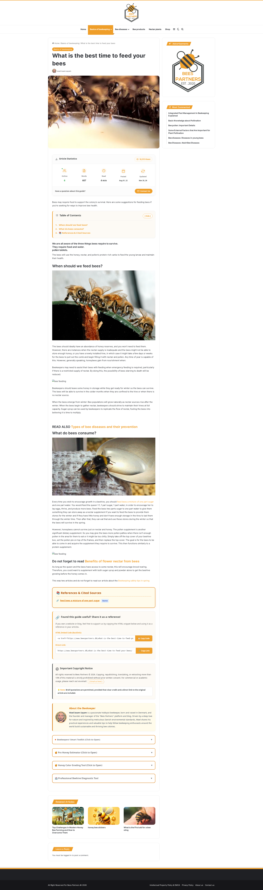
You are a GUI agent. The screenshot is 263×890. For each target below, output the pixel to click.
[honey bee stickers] (104, 816)
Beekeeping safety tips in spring (133, 580)
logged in (68, 855)
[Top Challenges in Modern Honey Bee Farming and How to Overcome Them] (68, 816)
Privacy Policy (187, 885)
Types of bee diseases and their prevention (104, 427)
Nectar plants (155, 29)
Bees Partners (73, 885)
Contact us (209, 885)
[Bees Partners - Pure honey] (131, 12)
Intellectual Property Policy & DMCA (165, 885)
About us (199, 885)
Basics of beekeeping (100, 29)
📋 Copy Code (144, 638)
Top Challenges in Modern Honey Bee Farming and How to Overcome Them (67, 830)
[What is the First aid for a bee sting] (139, 816)
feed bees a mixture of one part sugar (135, 501)
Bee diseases (121, 29)
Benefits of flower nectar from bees (112, 561)
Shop (167, 29)
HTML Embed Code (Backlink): (68, 632)
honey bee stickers (97, 827)
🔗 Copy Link (144, 651)
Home (83, 29)
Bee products (139, 29)
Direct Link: (60, 645)
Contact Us (145, 191)
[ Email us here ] (95, 681)
